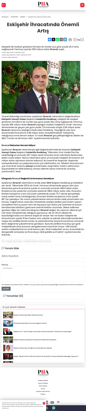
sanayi (29, 166)
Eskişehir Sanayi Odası (14, 241)
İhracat (6, 145)
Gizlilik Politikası (43, 380)
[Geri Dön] (4, 5)
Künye (43, 389)
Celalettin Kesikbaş (45, 119)
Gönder (6, 288)
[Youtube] (52, 402)
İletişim (43, 394)
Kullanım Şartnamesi (43, 391)
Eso (3, 241)
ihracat (54, 49)
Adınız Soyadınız (10, 255)
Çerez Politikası (43, 383)
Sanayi (15, 119)
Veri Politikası (43, 386)
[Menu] (82, 5)
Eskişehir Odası (14, 119)
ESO (49, 182)
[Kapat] (44, 403)
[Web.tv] (58, 402)
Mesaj (5, 264)
